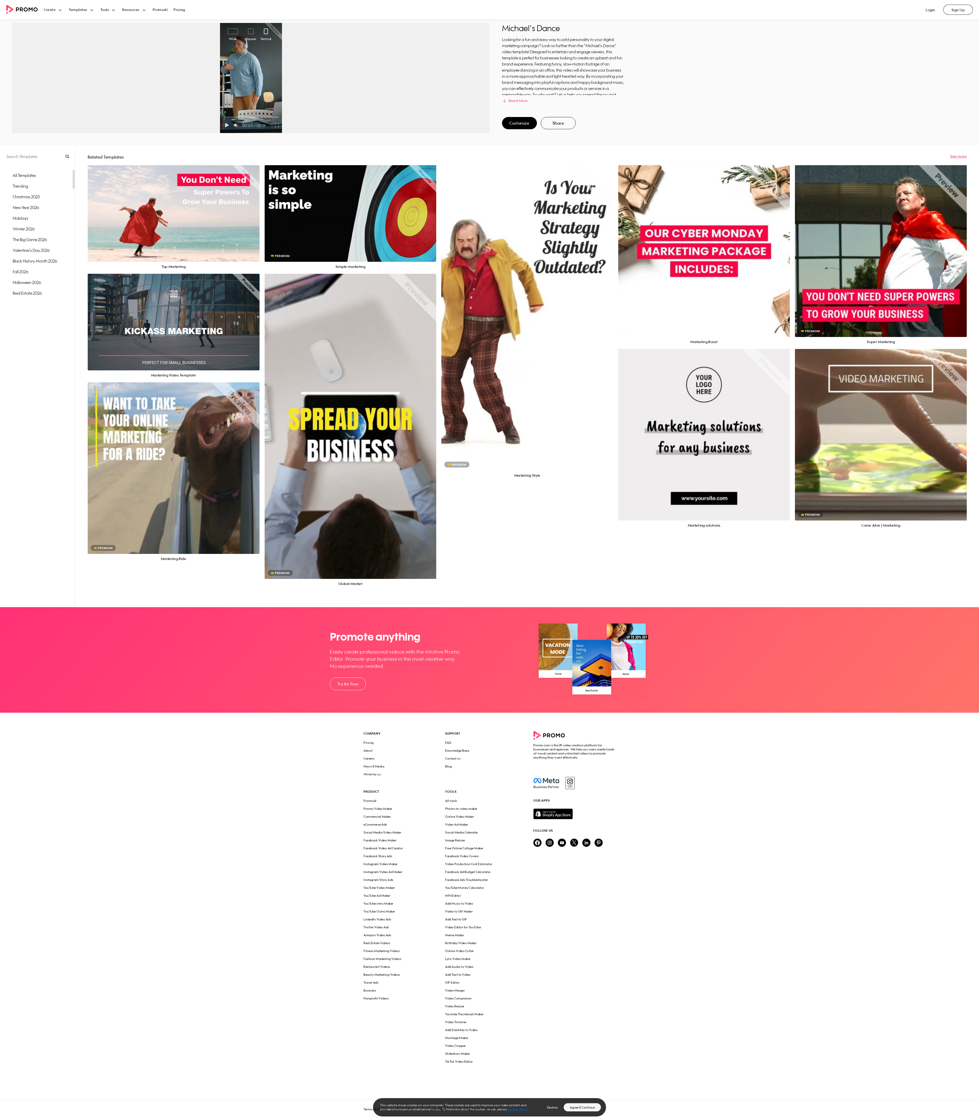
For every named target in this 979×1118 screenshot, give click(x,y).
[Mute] (237, 125)
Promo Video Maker (378, 809)
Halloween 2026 (27, 282)
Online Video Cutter (459, 951)
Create (50, 9)
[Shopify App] (574, 814)
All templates (24, 175)
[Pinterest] (599, 843)
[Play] (227, 125)
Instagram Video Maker (381, 864)
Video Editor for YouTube (463, 927)
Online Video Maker (459, 816)
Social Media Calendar (461, 832)
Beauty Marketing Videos (382, 975)
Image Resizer (455, 840)
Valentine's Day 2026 (31, 250)
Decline (552, 1107)
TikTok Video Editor (459, 1061)
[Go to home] (25, 10)
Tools (104, 9)
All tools (451, 801)
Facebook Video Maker (380, 840)
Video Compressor (458, 998)
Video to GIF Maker (459, 911)
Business (370, 990)
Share (558, 123)
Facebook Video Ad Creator (383, 848)
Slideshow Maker (457, 1054)
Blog (448, 766)
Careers (369, 758)
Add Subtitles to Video (461, 1030)
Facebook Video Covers (462, 856)
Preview (173, 208)
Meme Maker (454, 935)
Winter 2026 (24, 228)
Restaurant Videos (377, 967)
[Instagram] (570, 783)
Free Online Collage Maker (464, 848)
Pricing (179, 9)
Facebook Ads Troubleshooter (466, 880)
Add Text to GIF (456, 919)
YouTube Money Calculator (464, 888)
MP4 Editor (453, 896)
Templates (78, 9)
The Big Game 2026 (30, 239)
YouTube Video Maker (379, 888)
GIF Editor (452, 982)
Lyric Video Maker (458, 959)
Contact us (452, 758)
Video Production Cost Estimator (468, 864)
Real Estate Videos (377, 943)
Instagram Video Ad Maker (383, 872)
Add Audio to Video (459, 967)
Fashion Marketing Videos (382, 959)
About (368, 750)
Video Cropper (455, 1046)
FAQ (448, 743)
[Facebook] (546, 783)
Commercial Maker (377, 816)
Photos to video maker (461, 809)
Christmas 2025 (26, 196)
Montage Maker (456, 1038)
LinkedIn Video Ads (377, 919)
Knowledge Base (457, 750)
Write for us (372, 774)
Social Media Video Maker (382, 832)
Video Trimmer (456, 1022)
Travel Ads (371, 982)
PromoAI (160, 9)
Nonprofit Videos (376, 998)
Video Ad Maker (456, 824)
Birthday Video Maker (460, 943)
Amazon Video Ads (377, 935)
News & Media (374, 766)
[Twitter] (574, 843)
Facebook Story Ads (378, 856)
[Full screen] (277, 125)
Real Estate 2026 (27, 293)
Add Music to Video (459, 903)
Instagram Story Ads (378, 880)
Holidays (20, 218)
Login (930, 10)
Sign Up (958, 10)
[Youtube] (562, 843)
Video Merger (455, 990)
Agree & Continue (582, 1107)
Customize (519, 123)
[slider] (225, 117)
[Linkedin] (586, 843)
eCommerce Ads (375, 824)
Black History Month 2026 (35, 261)
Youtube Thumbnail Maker (464, 1014)
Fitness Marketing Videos (382, 951)
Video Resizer (455, 1006)
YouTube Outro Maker (379, 911)
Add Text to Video (458, 975)
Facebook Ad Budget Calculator (468, 872)
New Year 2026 (26, 207)
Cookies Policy (518, 1109)
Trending (20, 186)
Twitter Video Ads (376, 927)
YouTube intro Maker (378, 903)
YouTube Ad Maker (377, 896)
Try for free (347, 683)
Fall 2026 (20, 271)
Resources (130, 9)
